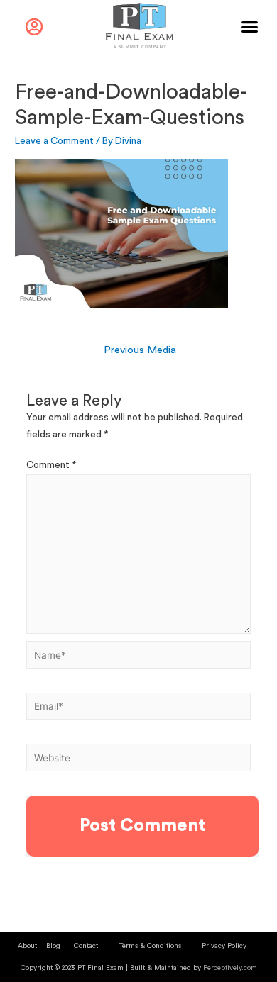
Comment (51, 465)
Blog (53, 945)
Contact (86, 945)
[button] (250, 26)
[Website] (138, 761)
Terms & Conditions (150, 945)
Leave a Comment (54, 141)
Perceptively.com (230, 967)
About (27, 945)
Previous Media (140, 350)
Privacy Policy (224, 945)
